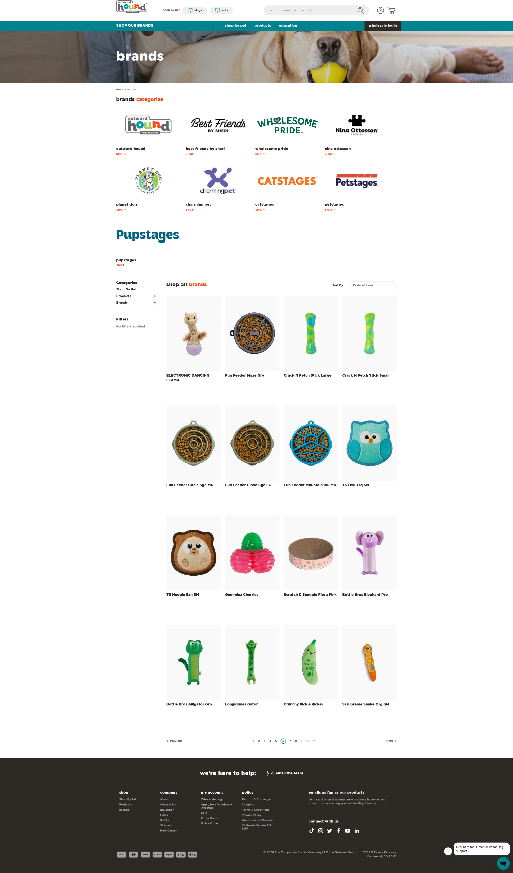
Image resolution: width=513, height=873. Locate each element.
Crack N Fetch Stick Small (365, 375)
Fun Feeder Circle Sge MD (190, 485)
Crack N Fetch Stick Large (307, 375)
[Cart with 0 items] (391, 10)
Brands (136, 302)
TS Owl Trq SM (355, 485)
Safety (164, 820)
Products (262, 25)
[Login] (380, 10)
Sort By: (338, 285)
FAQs (164, 815)
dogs (198, 10)
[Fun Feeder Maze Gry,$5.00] (252, 333)
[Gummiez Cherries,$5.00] (252, 552)
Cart (204, 813)
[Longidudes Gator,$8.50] (252, 662)
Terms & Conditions (255, 810)
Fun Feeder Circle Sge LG (248, 485)
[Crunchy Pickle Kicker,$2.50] (311, 662)
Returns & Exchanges (257, 799)
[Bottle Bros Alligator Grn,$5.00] (193, 662)
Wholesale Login (383, 25)
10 (307, 741)
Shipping (248, 804)
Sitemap (166, 825)
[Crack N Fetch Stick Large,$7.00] (311, 333)
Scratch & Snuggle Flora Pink (310, 594)
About (164, 799)
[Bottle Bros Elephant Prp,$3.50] (369, 552)
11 (314, 741)
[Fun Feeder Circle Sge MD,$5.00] (193, 443)
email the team (289, 773)
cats (225, 10)
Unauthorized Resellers (258, 820)
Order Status (210, 818)
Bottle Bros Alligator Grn (189, 704)
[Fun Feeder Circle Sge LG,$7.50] (252, 443)
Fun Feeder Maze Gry (244, 375)
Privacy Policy (251, 815)
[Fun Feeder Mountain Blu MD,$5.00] (311, 443)
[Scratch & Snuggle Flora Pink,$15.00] (311, 552)
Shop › (121, 154)
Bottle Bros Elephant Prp (365, 594)
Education (288, 25)
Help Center (168, 831)
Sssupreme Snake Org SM (365, 704)
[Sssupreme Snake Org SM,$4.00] (369, 662)
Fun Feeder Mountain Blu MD (310, 485)
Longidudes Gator (241, 704)
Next (390, 741)
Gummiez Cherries (241, 594)
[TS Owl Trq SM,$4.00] (369, 443)
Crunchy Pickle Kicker (303, 704)
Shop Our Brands (134, 25)
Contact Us (168, 804)
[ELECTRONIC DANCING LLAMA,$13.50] (193, 333)
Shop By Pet (235, 25)
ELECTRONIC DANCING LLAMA (187, 378)
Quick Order (209, 823)
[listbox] (372, 285)
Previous (175, 741)
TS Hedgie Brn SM (182, 594)
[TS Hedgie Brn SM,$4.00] (193, 552)
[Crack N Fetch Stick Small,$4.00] (369, 333)
